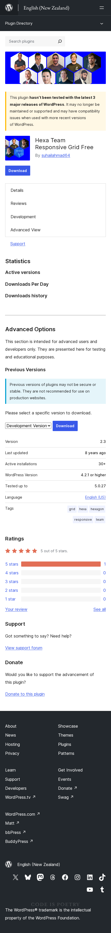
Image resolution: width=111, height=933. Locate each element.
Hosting (12, 744)
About (11, 726)
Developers (16, 788)
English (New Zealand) (38, 864)
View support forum (23, 647)
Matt (12, 823)
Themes (65, 735)
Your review (16, 609)
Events (64, 779)
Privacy (12, 753)
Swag (66, 797)
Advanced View (26, 229)
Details (17, 190)
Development (23, 216)
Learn (10, 770)
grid (72, 509)
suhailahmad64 (56, 155)
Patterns (66, 753)
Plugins (64, 744)
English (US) (95, 497)
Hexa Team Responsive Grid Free (64, 143)
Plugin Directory (19, 23)
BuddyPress (19, 841)
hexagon (97, 509)
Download (18, 170)
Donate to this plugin (25, 694)
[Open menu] (102, 7)
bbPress (15, 832)
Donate (67, 788)
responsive (83, 519)
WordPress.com (22, 814)
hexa (82, 509)
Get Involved (70, 770)
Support (17, 243)
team (100, 519)
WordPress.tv (20, 797)
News (10, 735)
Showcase (68, 726)
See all (99, 609)
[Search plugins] (60, 41)
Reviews (19, 203)
